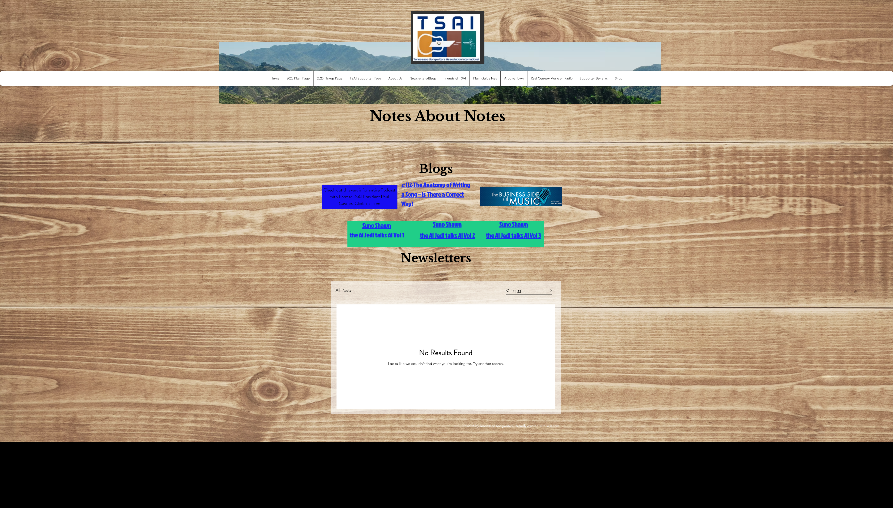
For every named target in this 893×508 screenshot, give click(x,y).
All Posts (343, 290)
